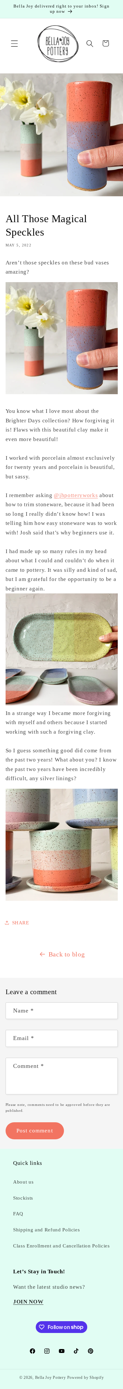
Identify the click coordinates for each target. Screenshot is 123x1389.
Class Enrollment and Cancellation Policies (61, 1245)
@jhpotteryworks (76, 495)
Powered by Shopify (85, 1377)
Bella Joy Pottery (50, 1377)
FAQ (18, 1213)
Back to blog (67, 954)
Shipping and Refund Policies (46, 1229)
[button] (14, 43)
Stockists (23, 1198)
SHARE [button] (20, 922)
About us (23, 1182)
